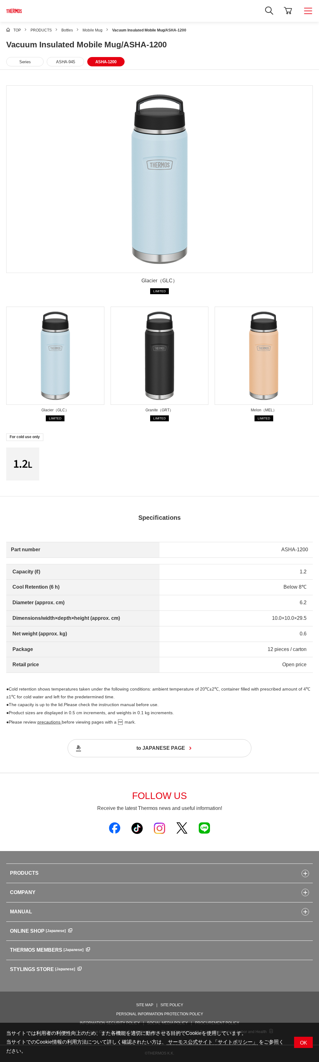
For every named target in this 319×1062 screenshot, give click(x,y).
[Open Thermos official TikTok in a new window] (137, 828)
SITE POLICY (171, 1005)
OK (303, 1042)
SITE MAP (144, 1005)
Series (25, 62)
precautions (49, 722)
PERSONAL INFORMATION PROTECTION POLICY (159, 1014)
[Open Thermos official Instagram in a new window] (159, 828)
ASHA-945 (65, 62)
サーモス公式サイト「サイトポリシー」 (212, 1042)
